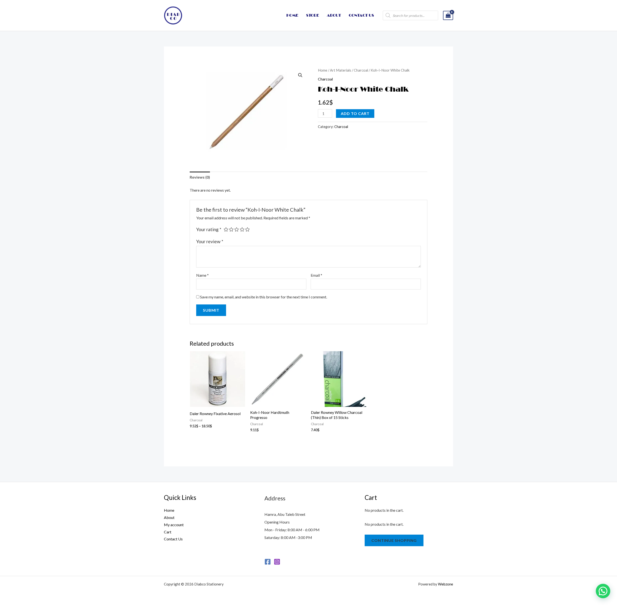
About (169, 517)
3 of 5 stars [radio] (236, 229)
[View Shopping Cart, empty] (448, 15)
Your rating (208, 229)
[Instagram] (277, 561)
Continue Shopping (394, 540)
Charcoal (361, 70)
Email (316, 275)
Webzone (445, 584)
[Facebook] (267, 561)
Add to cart (355, 113)
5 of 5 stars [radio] (247, 229)
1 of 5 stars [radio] (226, 229)
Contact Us (173, 539)
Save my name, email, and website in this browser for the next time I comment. (263, 297)
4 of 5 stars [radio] (242, 229)
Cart (167, 532)
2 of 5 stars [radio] (231, 229)
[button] (300, 75)
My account (174, 524)
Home (322, 70)
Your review (209, 241)
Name (202, 275)
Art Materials (340, 70)
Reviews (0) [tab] (200, 177)
